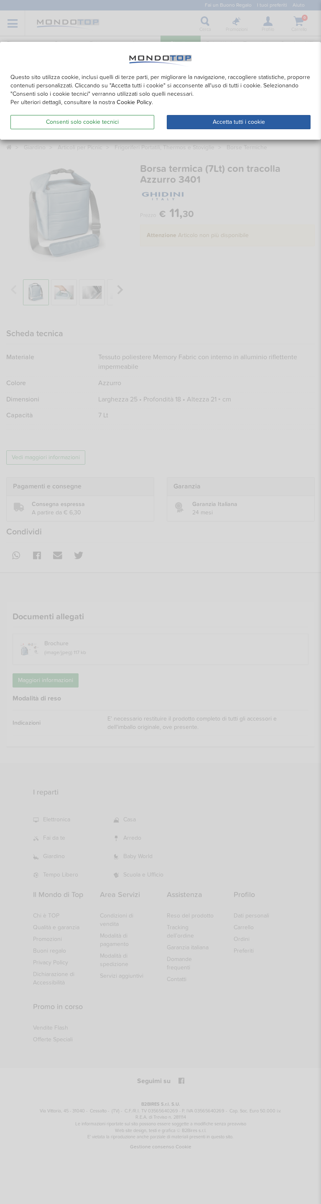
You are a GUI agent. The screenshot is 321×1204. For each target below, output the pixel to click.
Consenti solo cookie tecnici (82, 121)
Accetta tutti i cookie (239, 121)
